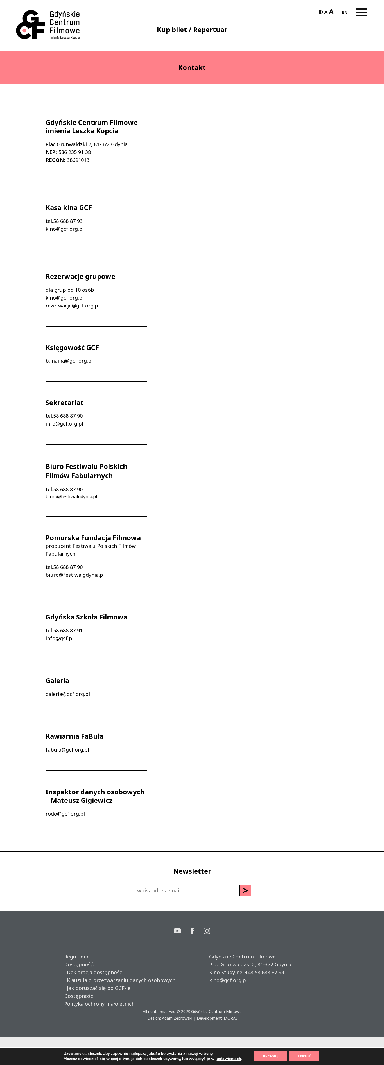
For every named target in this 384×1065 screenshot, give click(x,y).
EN (344, 12)
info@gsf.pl (60, 638)
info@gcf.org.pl (64, 423)
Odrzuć (304, 1056)
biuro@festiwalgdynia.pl (71, 496)
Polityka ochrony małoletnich (99, 1003)
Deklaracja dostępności (93, 972)
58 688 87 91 (68, 630)
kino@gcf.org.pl (65, 228)
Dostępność (78, 995)
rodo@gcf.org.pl (65, 813)
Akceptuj (271, 1056)
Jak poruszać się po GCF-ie (97, 988)
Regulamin (77, 956)
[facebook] (197, 932)
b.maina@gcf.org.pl (69, 360)
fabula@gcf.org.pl (67, 749)
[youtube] (182, 931)
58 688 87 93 (68, 221)
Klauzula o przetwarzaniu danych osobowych (119, 980)
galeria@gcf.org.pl (68, 694)
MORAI (230, 1018)
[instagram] (207, 932)
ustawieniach (229, 1058)
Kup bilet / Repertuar (192, 29)
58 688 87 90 (68, 415)
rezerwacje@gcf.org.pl (73, 305)
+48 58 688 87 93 (264, 972)
